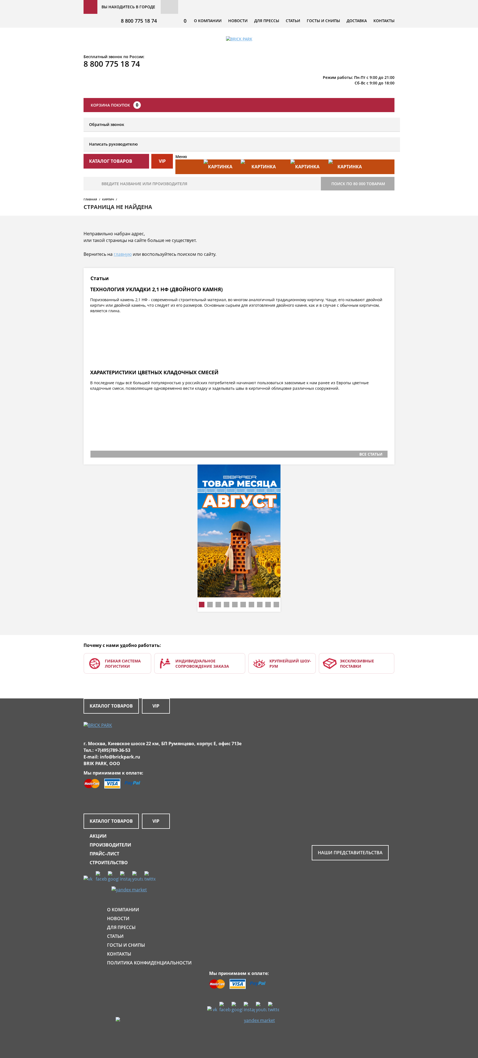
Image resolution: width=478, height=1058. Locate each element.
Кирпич (108, 199)
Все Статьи (371, 454)
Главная (90, 199)
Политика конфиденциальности (149, 963)
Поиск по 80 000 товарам (358, 183)
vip (162, 161)
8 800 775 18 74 (139, 20)
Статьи (293, 20)
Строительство (109, 863)
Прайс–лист (104, 854)
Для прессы (266, 20)
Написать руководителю (113, 144)
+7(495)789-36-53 (112, 750)
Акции (98, 836)
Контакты (383, 20)
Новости (238, 20)
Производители (110, 845)
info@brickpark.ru (120, 757)
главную (123, 254)
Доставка (357, 20)
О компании (208, 20)
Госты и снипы (323, 20)
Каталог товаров (111, 706)
